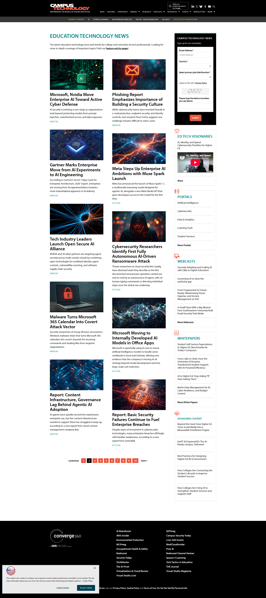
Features (111, 12)
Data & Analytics (185, 219)
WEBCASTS (186, 261)
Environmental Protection (130, 540)
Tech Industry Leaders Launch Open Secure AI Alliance (72, 243)
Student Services (186, 236)
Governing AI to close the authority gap (190, 280)
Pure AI (170, 548)
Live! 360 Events (175, 540)
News (102, 12)
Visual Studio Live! (126, 575)
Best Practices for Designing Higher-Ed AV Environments (191, 457)
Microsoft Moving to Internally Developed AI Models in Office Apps (134, 337)
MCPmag (121, 544)
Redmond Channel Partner (180, 553)
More (210, 12)
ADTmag (170, 531)
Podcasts (158, 12)
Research (146, 12)
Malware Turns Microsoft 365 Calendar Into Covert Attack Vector (73, 321)
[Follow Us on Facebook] (205, 6)
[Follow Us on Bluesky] (201, 6)
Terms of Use (150, 588)
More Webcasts (185, 322)
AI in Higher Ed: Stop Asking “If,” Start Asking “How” (193, 377)
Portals (184, 196)
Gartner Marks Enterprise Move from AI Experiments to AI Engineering (75, 169)
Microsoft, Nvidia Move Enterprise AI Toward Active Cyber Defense (76, 99)
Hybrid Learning (101, 19)
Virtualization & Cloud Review (132, 571)
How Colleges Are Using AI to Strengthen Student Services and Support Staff (194, 490)
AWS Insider (122, 535)
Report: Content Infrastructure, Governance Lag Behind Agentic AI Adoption (75, 402)
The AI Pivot (122, 566)
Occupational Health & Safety (132, 548)
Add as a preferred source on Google (179, 6)
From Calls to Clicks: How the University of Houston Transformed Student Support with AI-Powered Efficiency (193, 363)
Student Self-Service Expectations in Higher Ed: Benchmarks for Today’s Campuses (194, 347)
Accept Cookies (86, 588)
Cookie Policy (133, 588)
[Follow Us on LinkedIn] (192, 6)
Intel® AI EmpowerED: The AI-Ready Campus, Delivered (192, 443)
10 (135, 460)
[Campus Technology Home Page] (70, 8)
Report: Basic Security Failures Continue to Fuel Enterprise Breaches (135, 419)
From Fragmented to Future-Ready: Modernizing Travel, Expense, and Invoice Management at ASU (192, 294)
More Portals (184, 245)
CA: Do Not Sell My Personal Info (172, 588)
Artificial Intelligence (188, 202)
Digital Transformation (147, 19)
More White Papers (187, 402)
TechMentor (122, 562)
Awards (133, 12)
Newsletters (199, 12)
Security (166, 19)
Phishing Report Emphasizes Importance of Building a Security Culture (137, 99)
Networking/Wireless (122, 19)
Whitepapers (188, 338)
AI (89, 19)
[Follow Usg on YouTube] (209, 6)
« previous (73, 460)
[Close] (95, 568)
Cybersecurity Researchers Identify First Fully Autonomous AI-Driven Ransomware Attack (137, 254)
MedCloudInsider (175, 544)
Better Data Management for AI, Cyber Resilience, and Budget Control (194, 390)
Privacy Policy (201, 83)
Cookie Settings (63, 587)
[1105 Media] (66, 561)
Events (185, 12)
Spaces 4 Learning (176, 557)
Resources (172, 12)
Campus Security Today (178, 535)
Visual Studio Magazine (178, 571)
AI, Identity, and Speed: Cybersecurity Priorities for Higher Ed (194, 145)
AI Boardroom (123, 531)
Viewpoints (123, 12)
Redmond (121, 553)
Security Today (124, 557)
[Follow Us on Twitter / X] (197, 6)
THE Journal (172, 566)
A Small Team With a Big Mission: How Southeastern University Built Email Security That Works (195, 310)
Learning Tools (185, 227)
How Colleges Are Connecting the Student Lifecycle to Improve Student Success (194, 473)
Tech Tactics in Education (179, 562)
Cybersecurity (184, 211)
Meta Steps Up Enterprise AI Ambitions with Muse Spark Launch (138, 173)
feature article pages (117, 48)
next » (144, 460)
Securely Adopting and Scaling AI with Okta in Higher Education (194, 269)
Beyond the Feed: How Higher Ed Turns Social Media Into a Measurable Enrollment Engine (194, 427)
